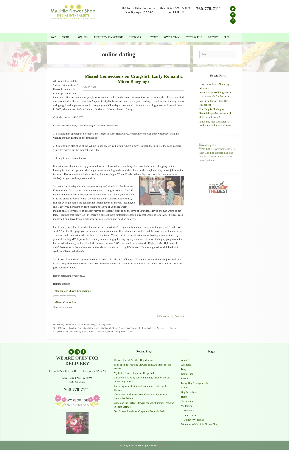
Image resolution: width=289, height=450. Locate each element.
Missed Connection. (65, 302)
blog (64, 328)
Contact (213, 37)
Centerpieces (190, 415)
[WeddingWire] (208, 145)
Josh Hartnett (132, 328)
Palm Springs (90, 324)
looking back (145, 328)
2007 (58, 328)
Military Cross (80, 331)
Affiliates (186, 364)
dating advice (93, 328)
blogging (72, 328)
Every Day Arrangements (108, 37)
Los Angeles (158, 328)
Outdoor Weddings (194, 419)
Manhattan (68, 331)
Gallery (83, 37)
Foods (121, 328)
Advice (59, 324)
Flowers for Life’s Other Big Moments (134, 360)
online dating (113, 331)
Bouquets (189, 410)
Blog (227, 37)
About (65, 37)
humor (67, 324)
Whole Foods (127, 331)
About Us (186, 360)
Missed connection (97, 331)
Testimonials (194, 37)
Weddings (135, 37)
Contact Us (187, 373)
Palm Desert (77, 324)
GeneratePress (164, 445)
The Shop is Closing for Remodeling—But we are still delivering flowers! (215, 113)
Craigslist (82, 328)
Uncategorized (104, 324)
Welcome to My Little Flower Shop (199, 424)
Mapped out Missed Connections (73, 290)
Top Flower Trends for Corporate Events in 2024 (139, 411)
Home (53, 37)
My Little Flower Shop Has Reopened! (134, 373)
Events (154, 37)
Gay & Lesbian (172, 37)
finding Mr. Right (109, 328)
